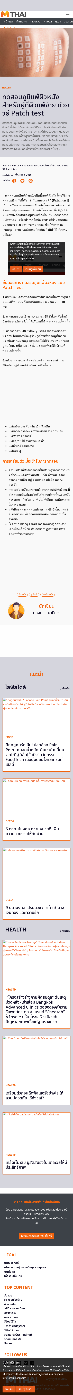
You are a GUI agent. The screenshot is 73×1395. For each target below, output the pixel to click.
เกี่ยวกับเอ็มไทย (13, 1276)
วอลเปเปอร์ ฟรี (12, 1339)
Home (6, 165)
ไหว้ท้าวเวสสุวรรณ (14, 1326)
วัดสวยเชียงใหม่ (13, 1300)
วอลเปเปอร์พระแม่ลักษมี (18, 1335)
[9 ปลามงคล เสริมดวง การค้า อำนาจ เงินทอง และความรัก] (36, 871)
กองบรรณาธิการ (46, 613)
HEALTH (6, 88)
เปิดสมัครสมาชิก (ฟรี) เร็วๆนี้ (36, 1236)
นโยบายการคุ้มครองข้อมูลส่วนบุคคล (25, 1267)
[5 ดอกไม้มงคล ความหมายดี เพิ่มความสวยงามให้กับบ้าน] (36, 798)
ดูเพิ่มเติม (65, 688)
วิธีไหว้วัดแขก (12, 1330)
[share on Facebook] (15, 181)
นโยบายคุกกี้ (11, 1263)
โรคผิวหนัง (47, 595)
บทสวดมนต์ (11, 1317)
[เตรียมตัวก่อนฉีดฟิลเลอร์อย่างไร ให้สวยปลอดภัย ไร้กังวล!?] (36, 1058)
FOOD (9, 737)
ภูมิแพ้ (34, 595)
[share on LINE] (30, 181)
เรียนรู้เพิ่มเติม (25, 1389)
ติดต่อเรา (9, 1272)
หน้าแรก (8, 22)
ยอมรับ (9, 1389)
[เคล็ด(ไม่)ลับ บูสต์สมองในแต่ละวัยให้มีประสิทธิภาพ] (36, 1131)
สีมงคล (8, 1343)
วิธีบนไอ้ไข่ (10, 1322)
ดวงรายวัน (10, 1313)
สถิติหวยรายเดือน (14, 1309)
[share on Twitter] (23, 181)
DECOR (10, 821)
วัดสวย (8, 1296)
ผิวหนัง (22, 595)
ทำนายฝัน (21, 22)
